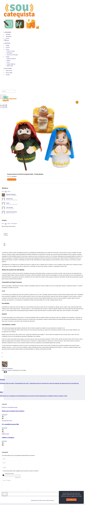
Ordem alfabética (14, 223)
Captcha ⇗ (18, 477)
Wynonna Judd (9, 198)
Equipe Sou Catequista (11, 194)
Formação (5, 233)
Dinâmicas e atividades (7, 407)
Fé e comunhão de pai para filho (10, 424)
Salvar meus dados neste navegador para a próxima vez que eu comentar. (21, 470)
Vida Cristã (9, 420)
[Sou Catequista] (21, 28)
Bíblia (3, 434)
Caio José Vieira (9, 207)
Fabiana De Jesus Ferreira (11, 211)
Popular (9, 191)
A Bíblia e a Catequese (8, 437)
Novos (3, 191)
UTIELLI (7, 203)
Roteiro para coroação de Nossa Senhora (13, 411)
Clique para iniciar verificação (13, 475)
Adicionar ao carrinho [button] (12, 179)
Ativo (6, 191)
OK (71, 499)
